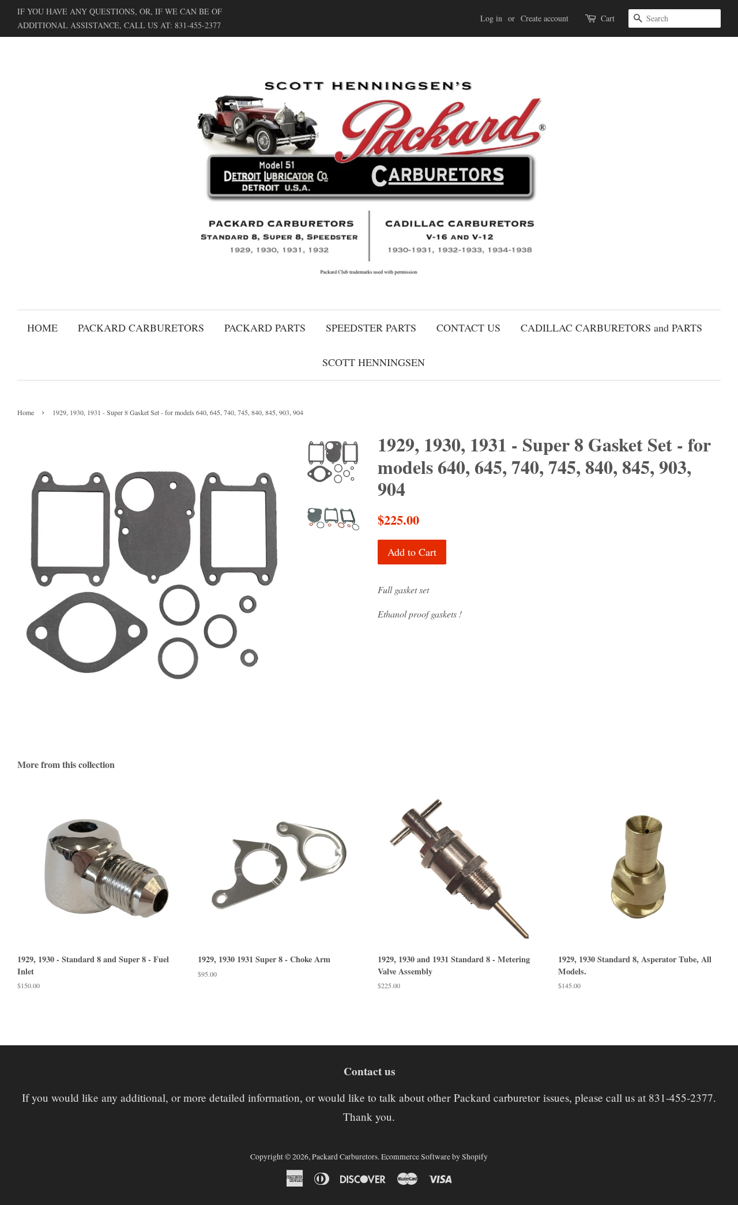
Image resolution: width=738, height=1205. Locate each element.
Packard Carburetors (345, 1156)
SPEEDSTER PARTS (371, 327)
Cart (608, 18)
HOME (42, 327)
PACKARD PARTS (265, 327)
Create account (544, 18)
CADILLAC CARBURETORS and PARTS (611, 327)
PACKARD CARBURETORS (141, 327)
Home (25, 412)
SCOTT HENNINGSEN (373, 362)
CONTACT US (468, 327)
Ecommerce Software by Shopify (434, 1156)
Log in (491, 18)
